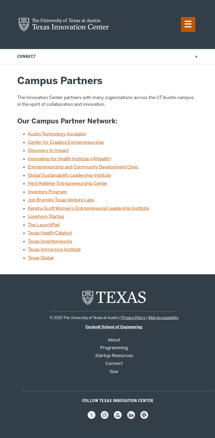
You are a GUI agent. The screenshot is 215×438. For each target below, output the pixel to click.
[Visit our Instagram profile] (105, 417)
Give (114, 371)
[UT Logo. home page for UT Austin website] (114, 304)
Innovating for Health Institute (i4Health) (69, 158)
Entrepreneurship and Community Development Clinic (83, 166)
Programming (114, 347)
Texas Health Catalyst (50, 233)
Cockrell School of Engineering (113, 327)
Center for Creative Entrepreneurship (66, 142)
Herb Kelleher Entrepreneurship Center (68, 183)
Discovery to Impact (48, 150)
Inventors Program (47, 191)
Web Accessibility (163, 318)
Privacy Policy (133, 318)
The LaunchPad (44, 224)
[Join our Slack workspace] (144, 417)
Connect (114, 363)
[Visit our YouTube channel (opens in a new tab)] (118, 417)
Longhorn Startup (46, 216)
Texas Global (40, 257)
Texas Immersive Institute (54, 249)
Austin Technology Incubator (57, 133)
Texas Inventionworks (50, 241)
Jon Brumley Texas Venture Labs (61, 199)
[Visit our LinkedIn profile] (131, 417)
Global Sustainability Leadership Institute (69, 175)
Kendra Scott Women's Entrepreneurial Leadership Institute (88, 208)
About (114, 339)
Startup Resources (114, 355)
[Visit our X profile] (91, 417)
